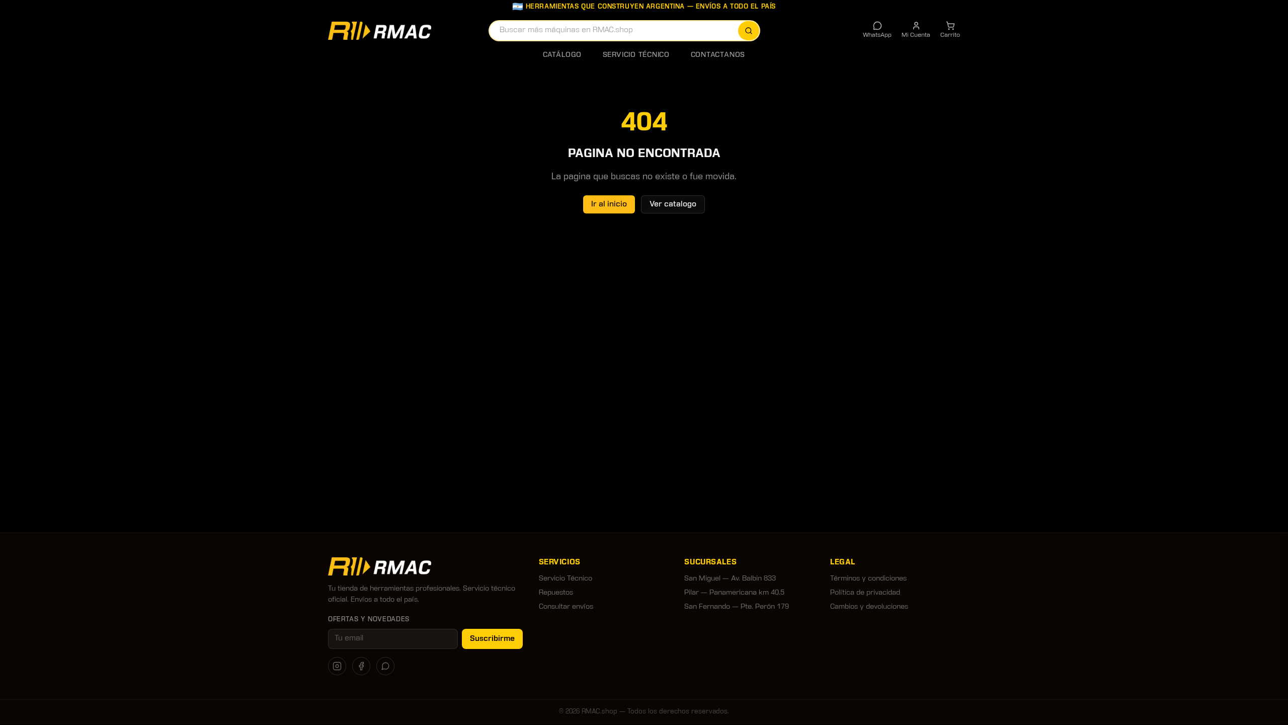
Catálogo (562, 55)
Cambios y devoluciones (869, 607)
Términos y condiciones (868, 578)
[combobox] (624, 30)
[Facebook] (361, 666)
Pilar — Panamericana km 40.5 (734, 593)
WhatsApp (877, 35)
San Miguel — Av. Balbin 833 (730, 578)
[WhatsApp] (385, 666)
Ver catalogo (673, 204)
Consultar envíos (566, 607)
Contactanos (718, 55)
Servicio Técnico (636, 55)
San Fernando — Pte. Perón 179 (736, 607)
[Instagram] (337, 666)
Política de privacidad (865, 593)
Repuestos (556, 593)
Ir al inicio (609, 204)
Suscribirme (492, 638)
